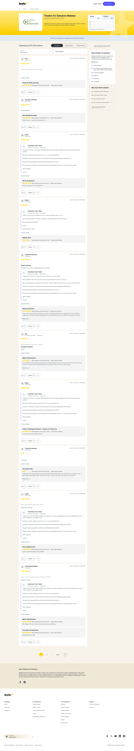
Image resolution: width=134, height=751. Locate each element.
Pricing (62, 719)
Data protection (29, 745)
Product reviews (81, 45)
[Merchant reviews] (30, 22)
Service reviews (69, 45)
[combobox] (35, 51)
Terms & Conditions (9, 745)
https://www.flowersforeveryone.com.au (54, 18)
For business (108, 4)
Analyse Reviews (65, 716)
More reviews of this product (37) (40, 183)
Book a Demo (64, 722)
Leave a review (36, 704)
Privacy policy (19, 745)
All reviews (57, 45)
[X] (111, 736)
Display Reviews (65, 710)
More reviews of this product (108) (40, 85)
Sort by (21, 50)
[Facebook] (107, 736)
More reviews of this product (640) (41, 431)
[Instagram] (124, 736)
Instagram (96, 81)
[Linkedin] (120, 736)
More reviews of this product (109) (40, 471)
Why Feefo (7, 707)
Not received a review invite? (102, 46)
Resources (7, 710)
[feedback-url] (25, 63)
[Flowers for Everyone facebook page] (20, 682)
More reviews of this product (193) (40, 240)
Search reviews (97, 4)
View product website (56, 85)
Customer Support (99, 72)
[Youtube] (115, 736)
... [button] (52, 655)
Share (30, 92)
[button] (35, 51)
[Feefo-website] (23, 4)
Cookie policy (37, 745)
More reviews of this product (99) (40, 632)
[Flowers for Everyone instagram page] (25, 682)
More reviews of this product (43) (40, 549)
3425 (57, 654)
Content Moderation (94, 704)
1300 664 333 (98, 65)
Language (11, 735)
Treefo (34, 713)
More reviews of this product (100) (40, 360)
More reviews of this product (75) (40, 117)
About (6, 704)
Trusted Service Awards (39, 710)
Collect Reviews (65, 707)
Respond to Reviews (66, 713)
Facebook (96, 78)
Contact (91, 707)
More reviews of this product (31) (40, 311)
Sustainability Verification (39, 716)
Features (63, 704)
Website (96, 75)
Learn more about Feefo (98, 107)
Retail (24, 8)
